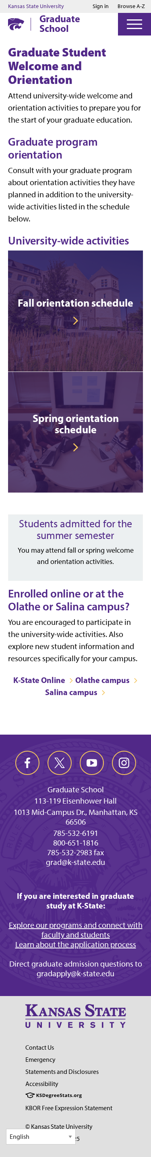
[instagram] (124, 763)
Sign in (101, 6)
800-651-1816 (75, 843)
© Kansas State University (59, 1126)
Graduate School (59, 23)
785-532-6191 (75, 833)
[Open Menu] (134, 24)
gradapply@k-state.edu (75, 973)
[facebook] (27, 763)
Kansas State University (36, 6)
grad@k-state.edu (75, 862)
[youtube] (92, 763)
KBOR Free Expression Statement (68, 1108)
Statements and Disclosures (62, 1072)
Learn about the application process (75, 944)
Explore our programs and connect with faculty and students (76, 930)
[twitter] (60, 763)
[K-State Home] (16, 24)
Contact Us (39, 1047)
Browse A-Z (131, 6)
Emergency (40, 1059)
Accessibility (41, 1084)
